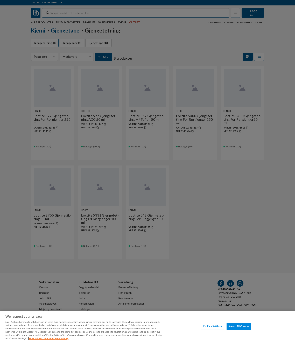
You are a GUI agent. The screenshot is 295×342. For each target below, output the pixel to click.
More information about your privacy (48, 338)
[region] (147, 326)
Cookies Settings (212, 326)
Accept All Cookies (238, 326)
